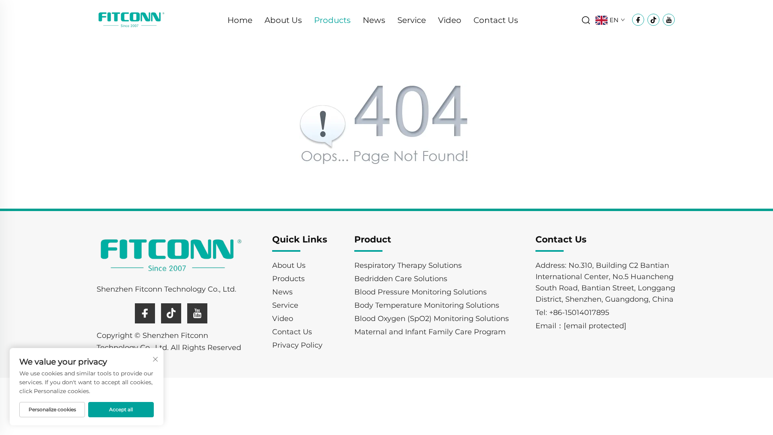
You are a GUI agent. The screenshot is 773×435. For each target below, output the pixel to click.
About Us (283, 20)
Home (239, 20)
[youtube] (197, 313)
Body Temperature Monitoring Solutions (426, 305)
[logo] (131, 19)
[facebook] (145, 313)
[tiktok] (171, 313)
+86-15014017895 (579, 312)
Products (332, 20)
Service (411, 20)
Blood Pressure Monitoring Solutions (420, 292)
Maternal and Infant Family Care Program (430, 331)
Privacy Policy (297, 345)
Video (449, 20)
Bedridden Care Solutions (400, 278)
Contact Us (495, 20)
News (374, 20)
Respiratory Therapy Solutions (408, 265)
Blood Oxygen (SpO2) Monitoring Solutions (431, 318)
